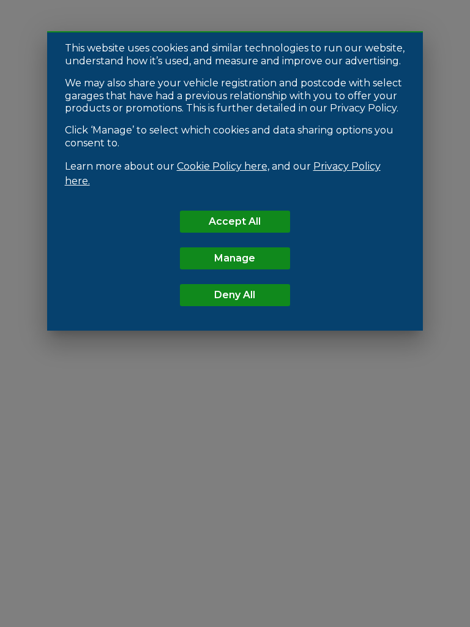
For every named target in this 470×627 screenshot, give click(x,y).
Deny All (234, 295)
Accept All (235, 221)
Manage (234, 258)
